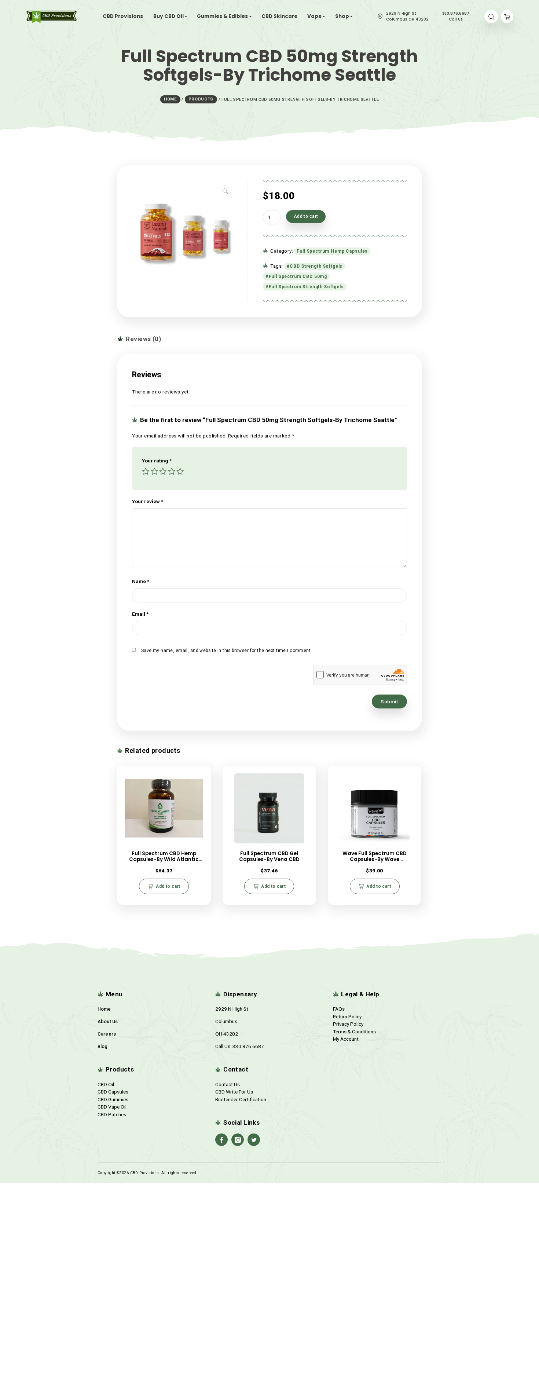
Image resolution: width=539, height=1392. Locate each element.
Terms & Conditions (354, 1031)
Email (140, 614)
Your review (147, 501)
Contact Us (227, 1084)
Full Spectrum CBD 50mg (298, 276)
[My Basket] (507, 16)
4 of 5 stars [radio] (171, 472)
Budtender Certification (240, 1099)
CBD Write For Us (234, 1092)
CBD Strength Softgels (316, 266)
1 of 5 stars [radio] (145, 472)
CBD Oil (106, 1084)
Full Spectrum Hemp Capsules (332, 251)
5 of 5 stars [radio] (180, 472)
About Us (108, 1021)
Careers (107, 1034)
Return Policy (347, 1016)
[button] (226, 191)
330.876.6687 (248, 1046)
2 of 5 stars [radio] (154, 472)
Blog (103, 1046)
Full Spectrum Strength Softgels (306, 286)
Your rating (157, 461)
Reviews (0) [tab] (142, 338)
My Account (346, 1039)
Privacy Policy (348, 1024)
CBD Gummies (113, 1099)
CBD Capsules (113, 1092)
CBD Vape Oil (112, 1107)
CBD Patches (112, 1114)
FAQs (339, 1009)
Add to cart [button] (168, 886)
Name (140, 581)
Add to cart (306, 216)
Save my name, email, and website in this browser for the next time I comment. (226, 650)
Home (104, 1009)
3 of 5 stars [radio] (162, 472)
